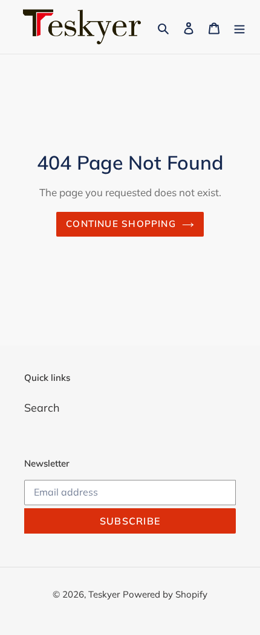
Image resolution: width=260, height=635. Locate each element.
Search (42, 408)
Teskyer (104, 594)
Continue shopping (121, 223)
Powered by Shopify (165, 594)
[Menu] (239, 27)
